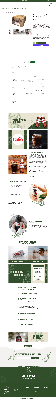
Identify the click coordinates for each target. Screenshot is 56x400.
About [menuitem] (44, 5)
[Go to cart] (51, 4)
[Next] (30, 21)
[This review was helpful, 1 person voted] (41, 98)
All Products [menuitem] (39, 5)
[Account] (49, 4)
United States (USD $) (48, 1)
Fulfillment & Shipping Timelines (38, 389)
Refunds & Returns (36, 390)
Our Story (27, 389)
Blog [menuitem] (49, 5)
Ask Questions (44, 18)
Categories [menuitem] (35, 5)
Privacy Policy (34, 398)
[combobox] (15, 67)
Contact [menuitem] (51, 5)
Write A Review (33, 62)
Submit (35, 358)
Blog (26, 390)
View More (28, 346)
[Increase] (37, 43)
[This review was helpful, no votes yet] (41, 76)
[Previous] (7, 21)
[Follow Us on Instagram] (46, 388)
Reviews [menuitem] (47, 5)
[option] (19, 20)
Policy (27, 391)
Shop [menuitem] (32, 5)
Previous (47, 12)
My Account (35, 391)
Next (49, 12)
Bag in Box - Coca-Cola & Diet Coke (13, 12)
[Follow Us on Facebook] (44, 388)
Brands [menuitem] (42, 5)
